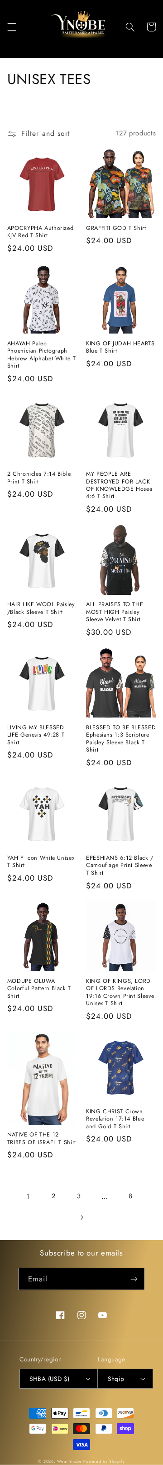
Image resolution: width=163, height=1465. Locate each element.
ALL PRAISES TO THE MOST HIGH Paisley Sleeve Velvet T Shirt (114, 612)
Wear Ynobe (69, 1461)
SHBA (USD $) (49, 1378)
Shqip (116, 1378)
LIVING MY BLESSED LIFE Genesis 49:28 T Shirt (36, 735)
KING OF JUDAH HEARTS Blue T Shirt (120, 347)
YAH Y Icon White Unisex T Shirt (41, 861)
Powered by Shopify (104, 1461)
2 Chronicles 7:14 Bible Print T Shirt (39, 477)
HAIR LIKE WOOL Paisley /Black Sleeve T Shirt (41, 608)
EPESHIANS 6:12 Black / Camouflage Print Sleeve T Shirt (119, 865)
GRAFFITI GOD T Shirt (116, 228)
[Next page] (81, 1217)
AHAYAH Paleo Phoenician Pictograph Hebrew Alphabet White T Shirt (41, 354)
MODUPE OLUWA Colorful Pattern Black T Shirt (39, 988)
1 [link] (28, 1196)
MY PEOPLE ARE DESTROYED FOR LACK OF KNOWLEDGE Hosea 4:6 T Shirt (119, 485)
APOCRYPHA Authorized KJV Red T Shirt (40, 231)
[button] (11, 26)
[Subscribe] (134, 1279)
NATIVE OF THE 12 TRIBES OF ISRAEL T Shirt (41, 1138)
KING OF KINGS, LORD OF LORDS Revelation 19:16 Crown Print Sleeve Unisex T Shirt (120, 992)
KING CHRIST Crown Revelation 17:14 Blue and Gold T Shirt (115, 1119)
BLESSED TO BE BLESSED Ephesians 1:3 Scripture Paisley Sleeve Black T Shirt (121, 738)
